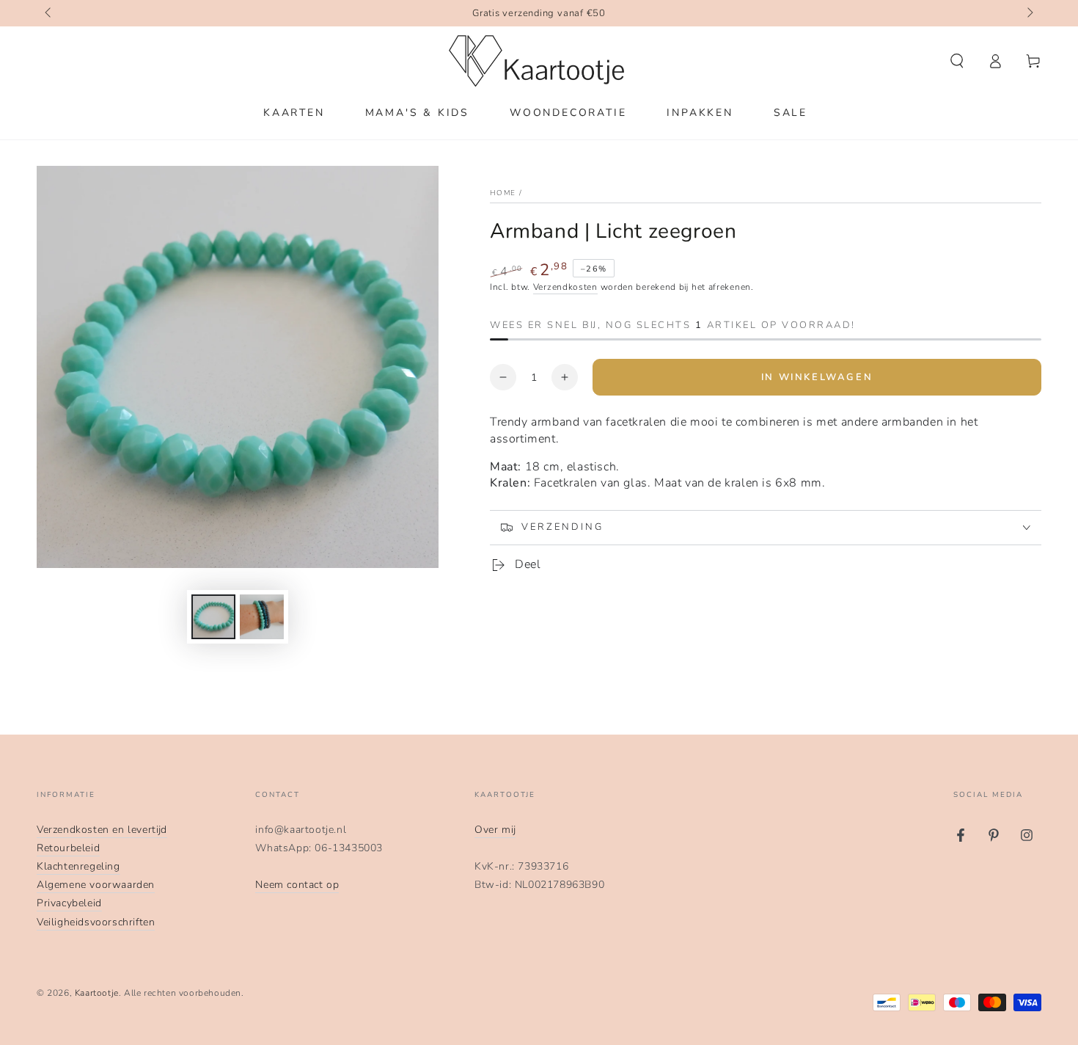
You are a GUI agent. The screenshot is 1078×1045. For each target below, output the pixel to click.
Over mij (495, 830)
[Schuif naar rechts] (1028, 13)
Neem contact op (297, 885)
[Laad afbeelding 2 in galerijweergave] (262, 616)
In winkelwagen (817, 377)
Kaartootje (97, 993)
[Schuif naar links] (49, 13)
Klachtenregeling (78, 866)
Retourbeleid (68, 848)
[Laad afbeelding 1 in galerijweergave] (213, 616)
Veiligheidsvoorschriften (96, 922)
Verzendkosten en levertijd (102, 830)
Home (503, 193)
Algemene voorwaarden (96, 885)
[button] (957, 61)
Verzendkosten (565, 287)
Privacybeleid (69, 903)
